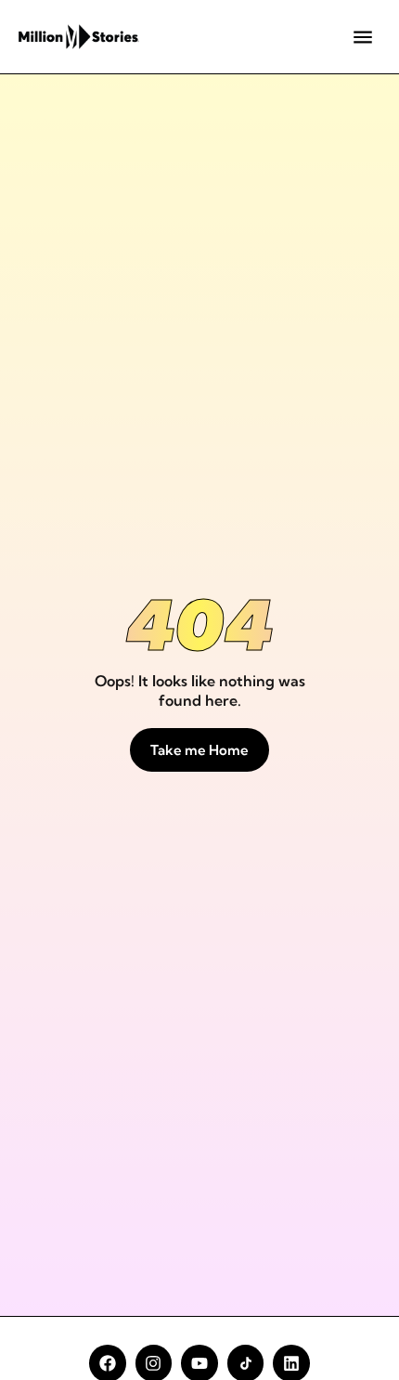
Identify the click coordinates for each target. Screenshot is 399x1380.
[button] (362, 37)
